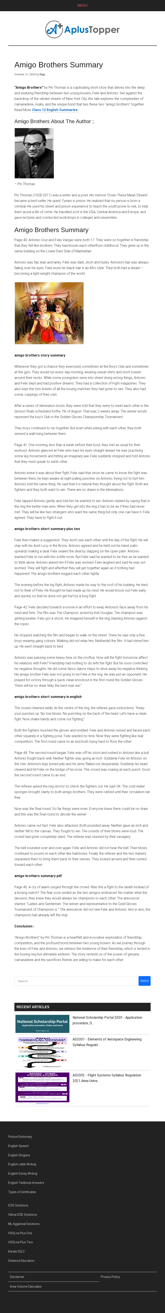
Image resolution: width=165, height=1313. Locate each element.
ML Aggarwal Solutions (24, 1224)
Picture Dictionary (20, 1136)
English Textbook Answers (26, 1182)
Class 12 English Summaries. (55, 110)
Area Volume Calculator (26, 1286)
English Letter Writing (22, 1164)
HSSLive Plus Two (20, 1242)
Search (145, 981)
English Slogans (19, 1155)
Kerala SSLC (16, 1251)
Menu (82, 5)
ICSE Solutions (18, 1205)
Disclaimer (17, 1277)
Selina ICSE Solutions (22, 1214)
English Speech (18, 1146)
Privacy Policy (110, 1277)
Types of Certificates (22, 1192)
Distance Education (21, 1260)
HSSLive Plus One (20, 1233)
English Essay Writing (22, 1173)
